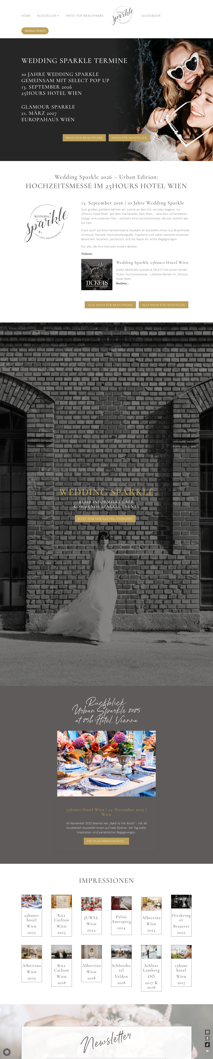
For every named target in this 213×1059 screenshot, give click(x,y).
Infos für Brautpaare (84, 137)
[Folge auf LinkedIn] (207, 1050)
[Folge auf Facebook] (207, 1038)
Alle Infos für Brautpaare (110, 305)
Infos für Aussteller (129, 137)
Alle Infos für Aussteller (163, 305)
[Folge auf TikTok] (207, 1044)
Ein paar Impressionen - (106, 841)
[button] (136, 274)
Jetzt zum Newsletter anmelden (105, 518)
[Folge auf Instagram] (207, 1032)
